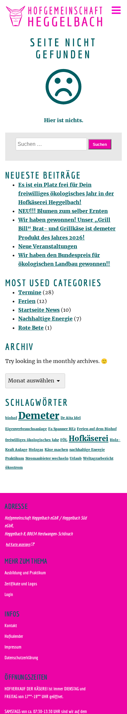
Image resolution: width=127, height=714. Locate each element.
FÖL (63, 440)
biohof (11, 418)
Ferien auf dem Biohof (97, 429)
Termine (29, 292)
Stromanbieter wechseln (46, 458)
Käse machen (56, 450)
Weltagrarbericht (98, 458)
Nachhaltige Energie (45, 318)
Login (9, 594)
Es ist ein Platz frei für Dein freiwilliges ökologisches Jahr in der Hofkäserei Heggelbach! (66, 193)
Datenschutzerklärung (21, 657)
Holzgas (36, 450)
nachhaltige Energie (87, 450)
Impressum (13, 647)
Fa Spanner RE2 (62, 429)
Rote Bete (31, 327)
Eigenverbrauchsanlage (26, 429)
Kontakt (11, 625)
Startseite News (39, 310)
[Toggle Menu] (116, 10)
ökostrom (14, 467)
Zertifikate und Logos (21, 583)
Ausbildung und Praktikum (25, 572)
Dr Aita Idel (71, 418)
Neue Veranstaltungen (47, 246)
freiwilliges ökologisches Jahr (32, 440)
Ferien (26, 301)
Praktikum (14, 458)
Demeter (38, 416)
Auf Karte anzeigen (18, 544)
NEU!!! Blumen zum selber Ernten (63, 211)
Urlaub (76, 458)
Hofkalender (14, 636)
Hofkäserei (88, 438)
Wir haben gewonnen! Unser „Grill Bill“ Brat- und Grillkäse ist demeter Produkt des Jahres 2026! (67, 228)
